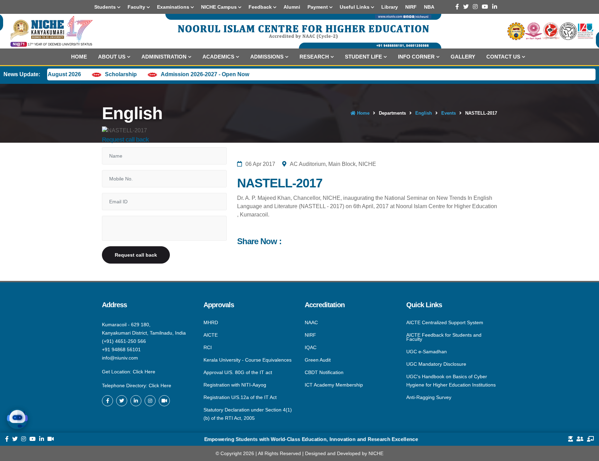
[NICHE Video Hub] (164, 400)
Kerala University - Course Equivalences (247, 360)
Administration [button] (163, 57)
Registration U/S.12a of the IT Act (240, 397)
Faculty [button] (137, 7)
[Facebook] (457, 7)
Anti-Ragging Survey (428, 396)
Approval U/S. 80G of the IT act (237, 372)
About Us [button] (111, 57)
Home (79, 57)
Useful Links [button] (355, 7)
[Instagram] (475, 7)
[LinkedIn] (494, 7)
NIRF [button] (411, 7)
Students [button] (105, 7)
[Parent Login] (579, 439)
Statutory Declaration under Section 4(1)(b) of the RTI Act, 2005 (247, 413)
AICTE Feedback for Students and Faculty (443, 337)
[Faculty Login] (590, 439)
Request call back (136, 255)
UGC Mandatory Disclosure (436, 364)
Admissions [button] (267, 57)
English (423, 113)
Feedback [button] (261, 7)
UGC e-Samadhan (426, 351)
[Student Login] (570, 439)
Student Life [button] (363, 57)
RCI (207, 347)
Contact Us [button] (503, 57)
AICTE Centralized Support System (444, 322)
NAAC (311, 322)
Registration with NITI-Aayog (234, 385)
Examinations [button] (174, 7)
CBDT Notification (324, 372)
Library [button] (389, 7)
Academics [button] (218, 57)
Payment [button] (318, 7)
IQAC (310, 347)
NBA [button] (429, 7)
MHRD (210, 322)
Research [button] (314, 57)
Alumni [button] (292, 7)
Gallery (463, 57)
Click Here (144, 371)
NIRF (310, 335)
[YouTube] (485, 7)
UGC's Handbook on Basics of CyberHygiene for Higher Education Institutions (451, 381)
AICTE (210, 335)
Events (448, 113)
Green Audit (318, 360)
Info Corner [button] (416, 57)
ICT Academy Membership (334, 384)
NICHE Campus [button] (219, 7)
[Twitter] (466, 7)
